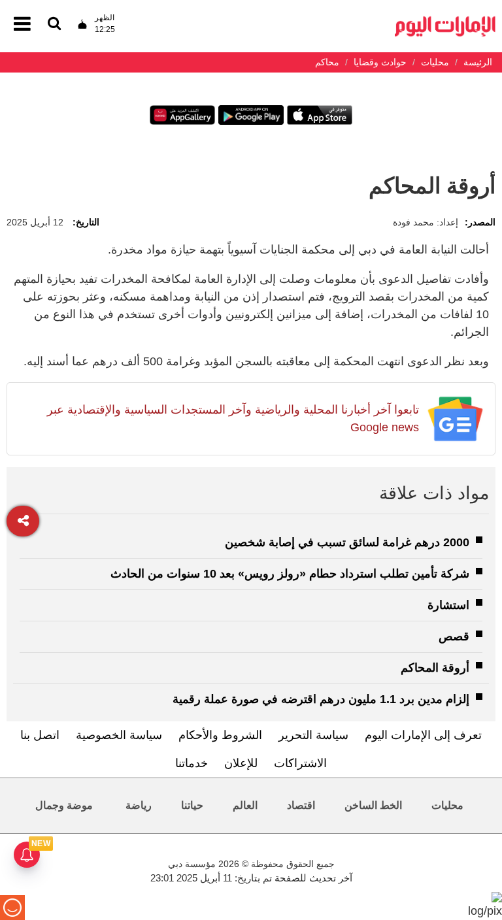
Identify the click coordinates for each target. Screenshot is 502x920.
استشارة (448, 605)
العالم (245, 805)
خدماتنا (191, 763)
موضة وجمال (64, 805)
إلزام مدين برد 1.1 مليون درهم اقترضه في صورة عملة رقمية (321, 699)
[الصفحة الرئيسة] (445, 20)
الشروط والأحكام (220, 735)
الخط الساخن (373, 805)
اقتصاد (301, 805)
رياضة (139, 805)
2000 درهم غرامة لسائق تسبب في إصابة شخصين (347, 542)
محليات (447, 805)
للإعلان (241, 763)
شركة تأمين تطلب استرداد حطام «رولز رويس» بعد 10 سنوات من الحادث (289, 573)
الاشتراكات (300, 763)
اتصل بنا (39, 735)
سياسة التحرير (313, 735)
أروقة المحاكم (435, 667)
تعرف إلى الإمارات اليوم (423, 735)
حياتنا (192, 805)
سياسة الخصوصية (119, 735)
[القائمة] (54, 24)
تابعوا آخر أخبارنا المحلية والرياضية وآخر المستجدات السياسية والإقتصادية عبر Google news (233, 418)
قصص (454, 636)
